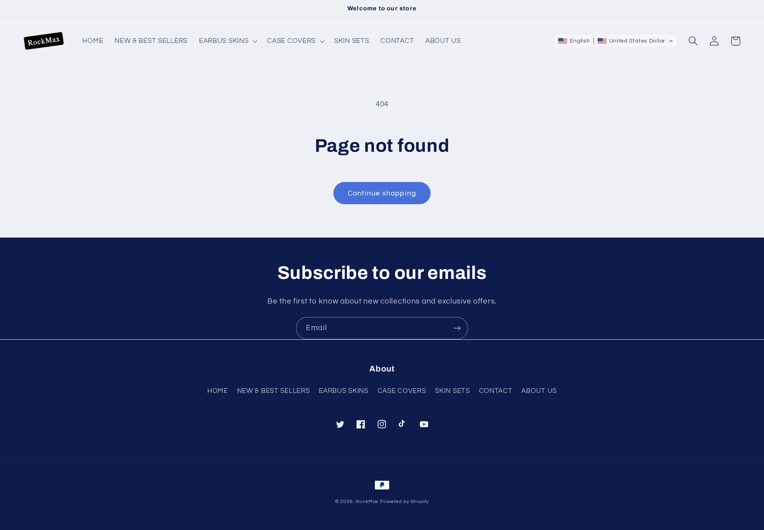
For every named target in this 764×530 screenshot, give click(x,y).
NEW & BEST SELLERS (273, 391)
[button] (227, 41)
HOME (217, 391)
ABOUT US (539, 391)
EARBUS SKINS (343, 391)
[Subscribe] (457, 328)
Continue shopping (382, 193)
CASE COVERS (402, 391)
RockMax (367, 501)
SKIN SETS (452, 391)
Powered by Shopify (404, 501)
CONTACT (496, 391)
